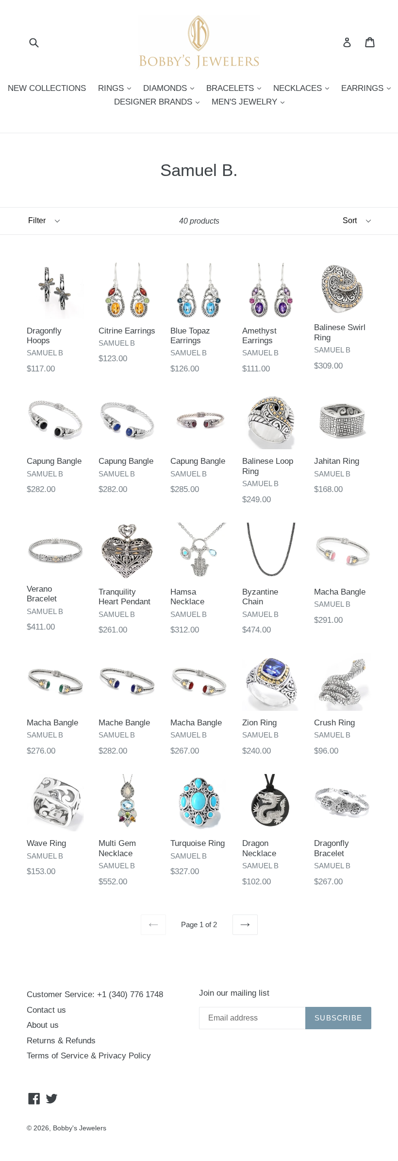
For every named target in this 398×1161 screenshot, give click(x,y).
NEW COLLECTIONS (47, 88)
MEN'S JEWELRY (250, 101)
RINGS (117, 88)
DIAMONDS (171, 88)
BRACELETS (236, 88)
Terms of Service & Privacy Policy (89, 1055)
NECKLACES (303, 88)
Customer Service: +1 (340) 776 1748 (95, 994)
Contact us (46, 1010)
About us (43, 1025)
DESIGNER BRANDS (159, 101)
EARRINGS (368, 88)
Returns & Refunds (61, 1040)
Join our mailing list (234, 993)
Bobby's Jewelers (79, 1128)
